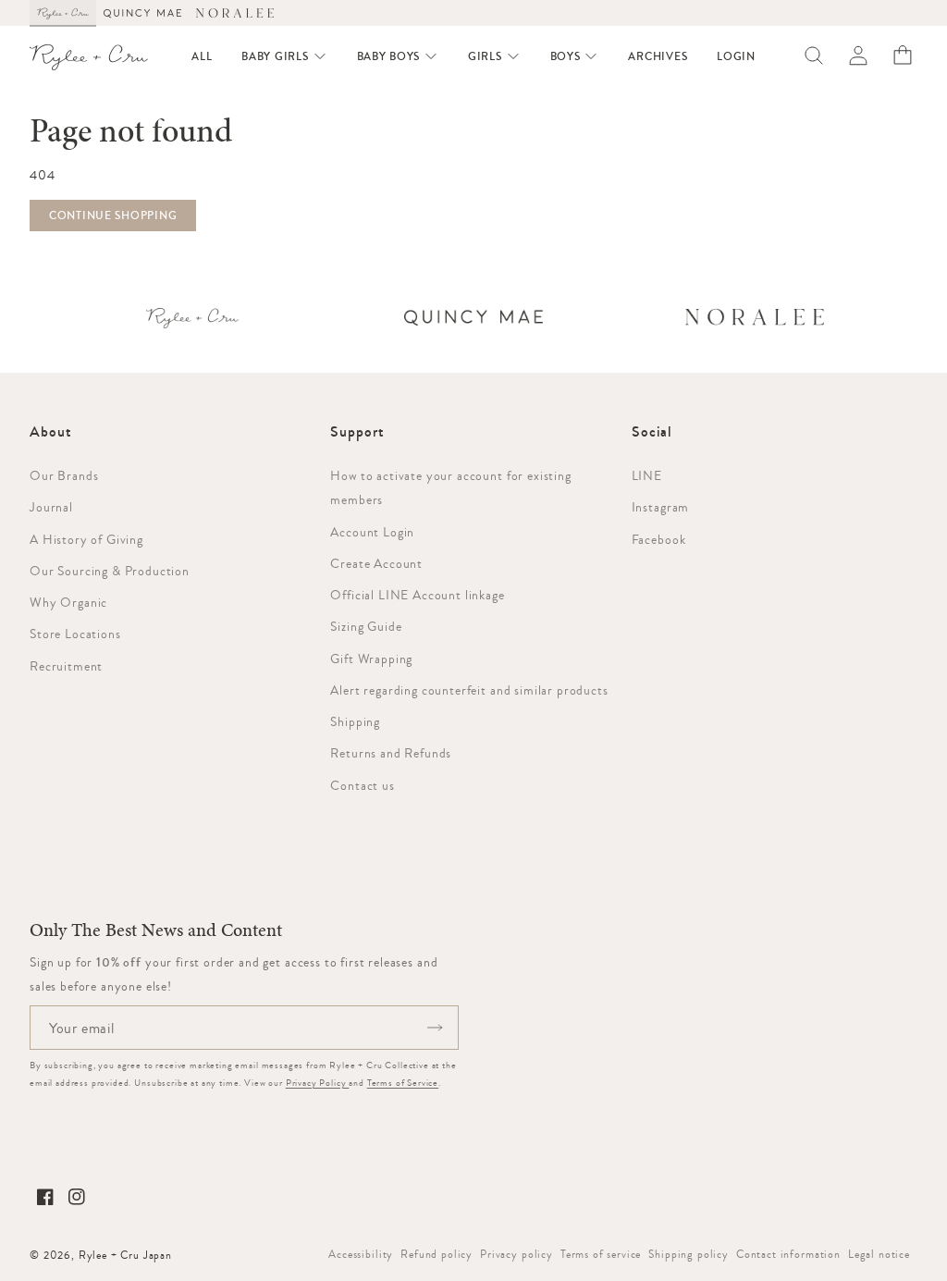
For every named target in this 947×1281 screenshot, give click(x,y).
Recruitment (66, 665)
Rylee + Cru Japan (125, 1255)
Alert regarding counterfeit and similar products (469, 690)
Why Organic (68, 602)
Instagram (661, 506)
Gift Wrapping (371, 658)
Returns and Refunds (390, 752)
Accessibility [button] (360, 1254)
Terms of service (600, 1254)
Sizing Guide (365, 626)
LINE (647, 475)
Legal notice (879, 1254)
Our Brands (64, 475)
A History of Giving (86, 539)
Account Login (372, 531)
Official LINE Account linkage (417, 594)
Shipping (355, 721)
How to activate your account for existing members (450, 487)
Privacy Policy (318, 1083)
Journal (51, 506)
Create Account (376, 563)
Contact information (788, 1254)
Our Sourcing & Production (110, 570)
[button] (284, 56)
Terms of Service (402, 1083)
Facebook (659, 539)
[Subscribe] (435, 1027)
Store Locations (75, 633)
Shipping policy (688, 1254)
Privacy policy (516, 1254)
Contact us (362, 785)
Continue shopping (113, 215)
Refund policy (436, 1254)
